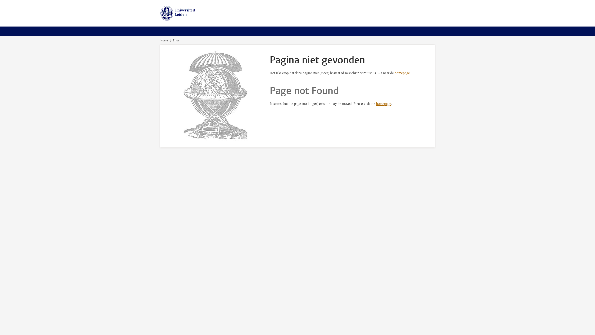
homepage (402, 72)
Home (164, 40)
